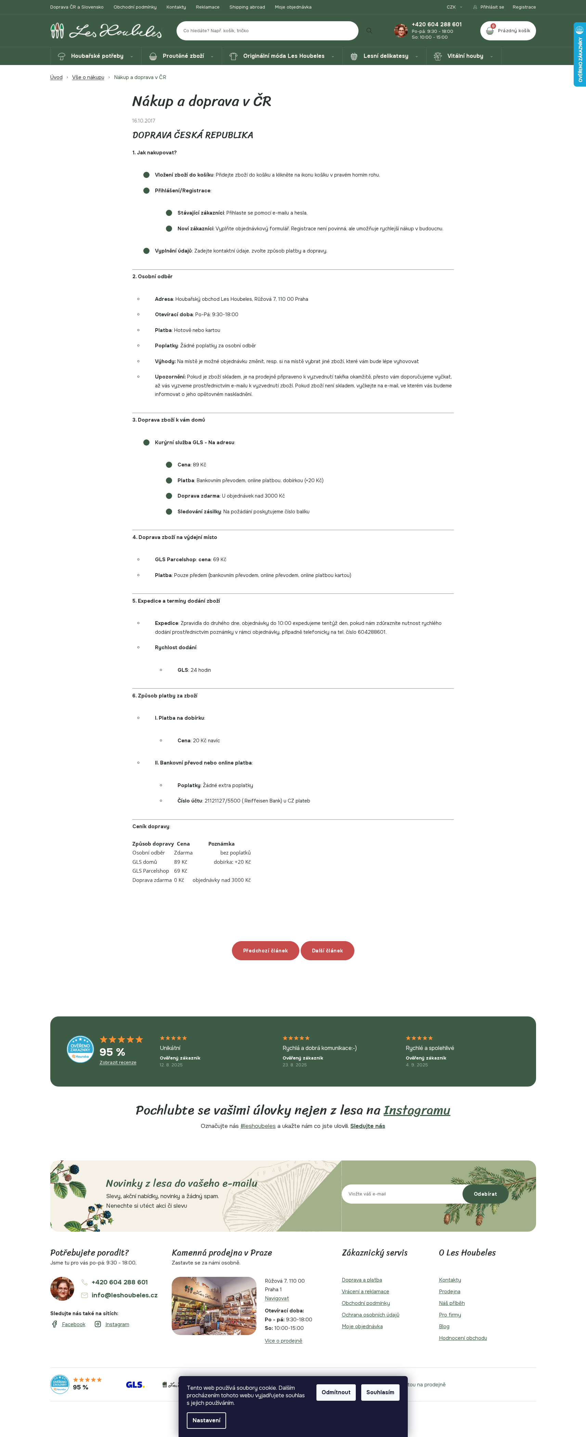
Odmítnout (336, 1392)
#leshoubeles (258, 1126)
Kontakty (176, 7)
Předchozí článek (265, 951)
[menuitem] (96, 56)
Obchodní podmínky (135, 7)
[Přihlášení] (488, 7)
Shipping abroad (247, 7)
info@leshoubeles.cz (125, 1295)
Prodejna (449, 1291)
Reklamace (208, 7)
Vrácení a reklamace (365, 1291)
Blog (444, 1326)
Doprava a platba (362, 1280)
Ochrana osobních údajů (371, 1315)
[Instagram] (111, 1324)
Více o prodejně (283, 1340)
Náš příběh (452, 1303)
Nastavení (206, 1420)
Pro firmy (450, 1315)
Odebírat (485, 1194)
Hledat (369, 30)
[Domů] (56, 77)
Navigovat (277, 1298)
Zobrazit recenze (118, 1062)
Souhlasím (380, 1392)
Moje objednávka (293, 7)
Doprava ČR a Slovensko (77, 7)
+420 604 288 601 (437, 24)
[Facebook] (68, 1324)
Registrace (524, 7)
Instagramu (417, 1110)
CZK (452, 7)
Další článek (327, 951)
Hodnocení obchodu (463, 1338)
